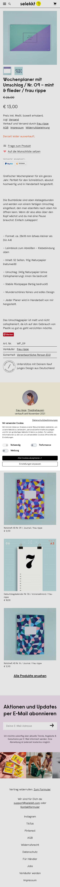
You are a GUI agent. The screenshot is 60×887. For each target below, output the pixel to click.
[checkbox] (5, 445)
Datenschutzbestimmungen (45, 420)
